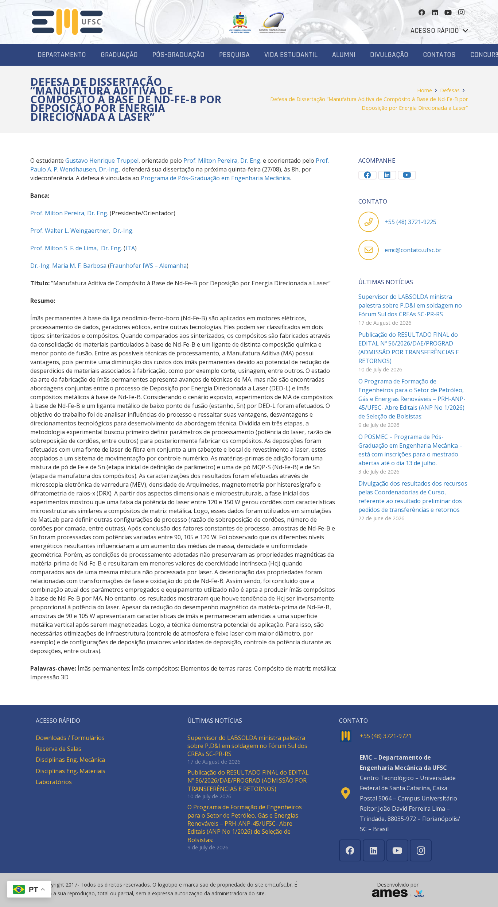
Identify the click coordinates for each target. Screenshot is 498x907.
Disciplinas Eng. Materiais (70, 771)
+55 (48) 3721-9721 (386, 736)
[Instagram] (461, 12)
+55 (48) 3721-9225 (410, 222)
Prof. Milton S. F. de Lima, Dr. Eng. (76, 248)
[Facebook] (421, 12)
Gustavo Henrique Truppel (102, 161)
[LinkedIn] (434, 12)
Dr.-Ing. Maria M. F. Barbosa (68, 266)
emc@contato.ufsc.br (413, 250)
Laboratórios (54, 782)
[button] (439, 30)
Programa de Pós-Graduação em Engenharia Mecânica (215, 178)
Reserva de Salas (58, 749)
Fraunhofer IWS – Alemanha (148, 266)
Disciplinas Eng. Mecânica (70, 760)
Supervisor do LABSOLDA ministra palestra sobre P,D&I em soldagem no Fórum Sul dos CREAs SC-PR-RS (410, 305)
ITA (130, 248)
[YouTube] (448, 12)
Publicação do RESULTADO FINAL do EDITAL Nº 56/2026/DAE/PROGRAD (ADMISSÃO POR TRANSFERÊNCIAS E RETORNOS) (248, 780)
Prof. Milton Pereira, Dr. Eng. (222, 161)
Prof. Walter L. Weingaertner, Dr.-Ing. (81, 231)
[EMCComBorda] (67, 21)
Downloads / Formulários (70, 738)
